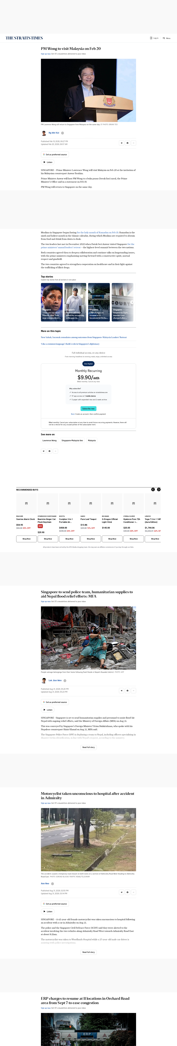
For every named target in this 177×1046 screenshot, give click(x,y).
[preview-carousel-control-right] (132, 302)
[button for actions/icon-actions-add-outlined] (62, 133)
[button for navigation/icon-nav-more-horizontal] (133, 143)
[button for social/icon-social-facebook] (127, 143)
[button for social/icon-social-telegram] (121, 143)
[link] (24, 38)
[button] (154, 38)
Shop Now (26, 539)
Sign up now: (46, 54)
